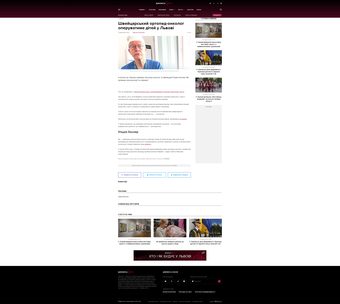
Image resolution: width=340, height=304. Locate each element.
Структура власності (153, 301)
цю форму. (183, 119)
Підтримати (217, 15)
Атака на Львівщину (191, 15)
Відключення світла (163, 15)
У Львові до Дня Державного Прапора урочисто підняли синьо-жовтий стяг (208, 72)
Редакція (175, 301)
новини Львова (130, 301)
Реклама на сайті (185, 292)
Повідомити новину (197, 301)
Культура (190, 9)
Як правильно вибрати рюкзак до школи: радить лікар (170, 243)
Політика (152, 9)
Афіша (199, 9)
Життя (180, 9)
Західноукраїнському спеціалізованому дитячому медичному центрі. (159, 92)
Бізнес (171, 9)
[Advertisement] (208, 135)
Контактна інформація (185, 301)
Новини (141, 9)
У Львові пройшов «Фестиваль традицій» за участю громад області (209, 99)
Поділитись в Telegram (180, 175)
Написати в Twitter (155, 175)
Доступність (177, 15)
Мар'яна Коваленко (139, 32)
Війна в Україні (149, 15)
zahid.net (147, 144)
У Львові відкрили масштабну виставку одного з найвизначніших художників (208, 44)
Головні (200, 53)
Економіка (162, 9)
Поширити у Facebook (131, 175)
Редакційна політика (165, 301)
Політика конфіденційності (205, 292)
